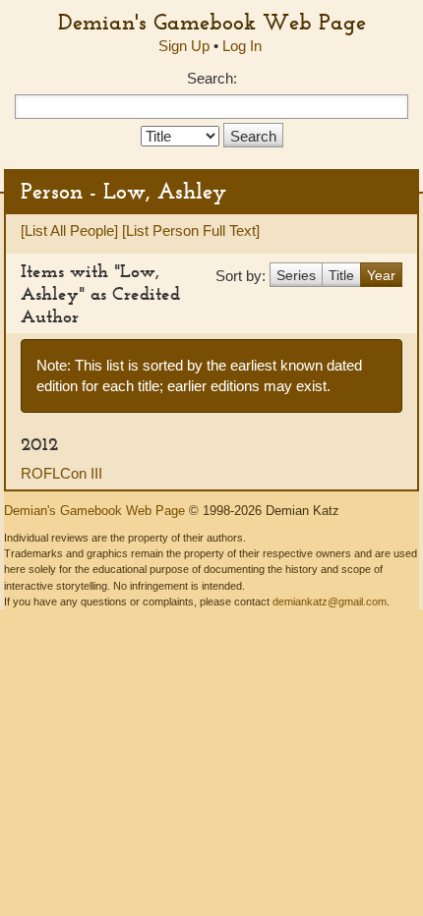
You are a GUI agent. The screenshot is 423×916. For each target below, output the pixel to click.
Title (341, 275)
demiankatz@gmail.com (329, 601)
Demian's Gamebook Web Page (212, 21)
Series (296, 275)
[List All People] (69, 230)
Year (381, 275)
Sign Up (184, 45)
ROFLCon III (61, 473)
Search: (212, 78)
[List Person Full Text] (191, 230)
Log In (242, 45)
